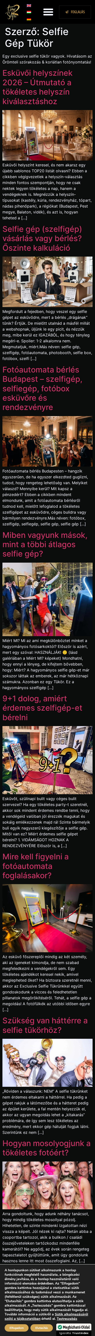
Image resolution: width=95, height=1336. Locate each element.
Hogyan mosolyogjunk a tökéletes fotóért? (46, 1147)
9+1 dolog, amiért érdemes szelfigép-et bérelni (42, 708)
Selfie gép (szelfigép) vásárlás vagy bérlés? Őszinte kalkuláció (42, 238)
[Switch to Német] (29, 18)
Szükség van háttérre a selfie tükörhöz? (45, 1025)
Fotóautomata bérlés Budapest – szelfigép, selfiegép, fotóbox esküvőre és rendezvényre (42, 388)
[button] (48, 12)
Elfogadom (17, 1328)
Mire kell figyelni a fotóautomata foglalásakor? (35, 866)
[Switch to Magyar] (29, 12)
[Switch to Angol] (29, 5)
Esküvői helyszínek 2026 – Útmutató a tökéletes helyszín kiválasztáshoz (37, 87)
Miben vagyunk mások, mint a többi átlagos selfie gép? (44, 544)
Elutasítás (41, 1328)
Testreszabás (67, 1319)
